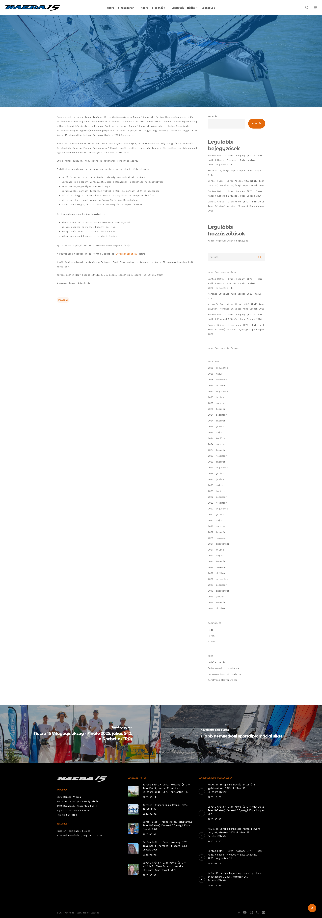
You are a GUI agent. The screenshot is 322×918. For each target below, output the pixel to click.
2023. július (216, 473)
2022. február (216, 532)
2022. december (217, 497)
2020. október (216, 573)
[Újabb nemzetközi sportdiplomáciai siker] (241, 734)
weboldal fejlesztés (88, 912)
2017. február (216, 602)
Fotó (210, 629)
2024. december (217, 414)
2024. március (216, 444)
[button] (315, 7)
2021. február (216, 561)
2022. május (215, 520)
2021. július (216, 549)
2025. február (216, 409)
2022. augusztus (218, 508)
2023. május (215, 485)
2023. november (217, 455)
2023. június (216, 479)
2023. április (216, 491)
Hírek (161, 78)
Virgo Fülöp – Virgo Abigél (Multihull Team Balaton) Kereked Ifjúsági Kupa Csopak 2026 (236, 183)
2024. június (216, 426)
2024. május (215, 432)
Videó (211, 641)
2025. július (216, 397)
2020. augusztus (218, 579)
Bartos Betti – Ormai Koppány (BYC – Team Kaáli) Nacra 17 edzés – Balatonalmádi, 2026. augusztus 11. (235, 160)
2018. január (216, 596)
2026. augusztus (218, 367)
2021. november (217, 538)
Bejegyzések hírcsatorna (223, 668)
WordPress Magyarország (222, 680)
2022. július (216, 514)
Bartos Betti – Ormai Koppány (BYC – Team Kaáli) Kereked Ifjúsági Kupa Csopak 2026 (235, 193)
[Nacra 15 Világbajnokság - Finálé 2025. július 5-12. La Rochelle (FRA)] (80, 734)
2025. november (217, 379)
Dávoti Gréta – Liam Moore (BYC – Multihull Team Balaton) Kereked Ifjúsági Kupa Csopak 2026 (236, 206)
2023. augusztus (218, 467)
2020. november (217, 567)
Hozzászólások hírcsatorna (224, 674)
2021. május (215, 555)
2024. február (216, 450)
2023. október (216, 461)
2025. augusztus (218, 391)
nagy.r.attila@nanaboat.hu (73, 810)
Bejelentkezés (216, 662)
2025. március (216, 403)
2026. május (215, 373)
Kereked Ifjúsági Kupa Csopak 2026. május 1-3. (235, 172)
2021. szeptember (218, 543)
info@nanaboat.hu (126, 253)
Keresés (212, 116)
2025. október (216, 385)
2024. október (216, 420)
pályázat (63, 300)
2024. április (216, 438)
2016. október (216, 608)
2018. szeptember (218, 590)
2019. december (217, 585)
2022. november (217, 502)
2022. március (216, 526)
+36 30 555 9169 (67, 815)
